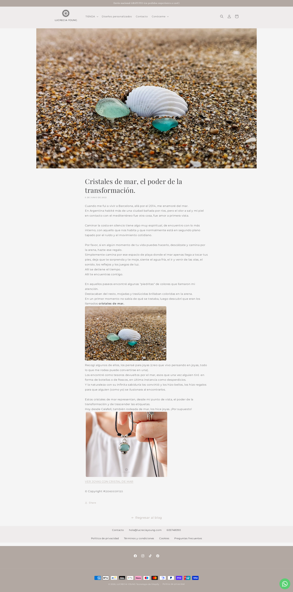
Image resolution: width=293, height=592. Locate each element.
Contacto (118, 530)
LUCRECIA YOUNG (126, 584)
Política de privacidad (105, 538)
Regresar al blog (148, 518)
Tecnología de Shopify (147, 584)
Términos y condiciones (139, 538)
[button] (91, 16)
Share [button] (92, 502)
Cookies (164, 538)
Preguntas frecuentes (188, 538)
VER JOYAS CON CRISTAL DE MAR (109, 481)
